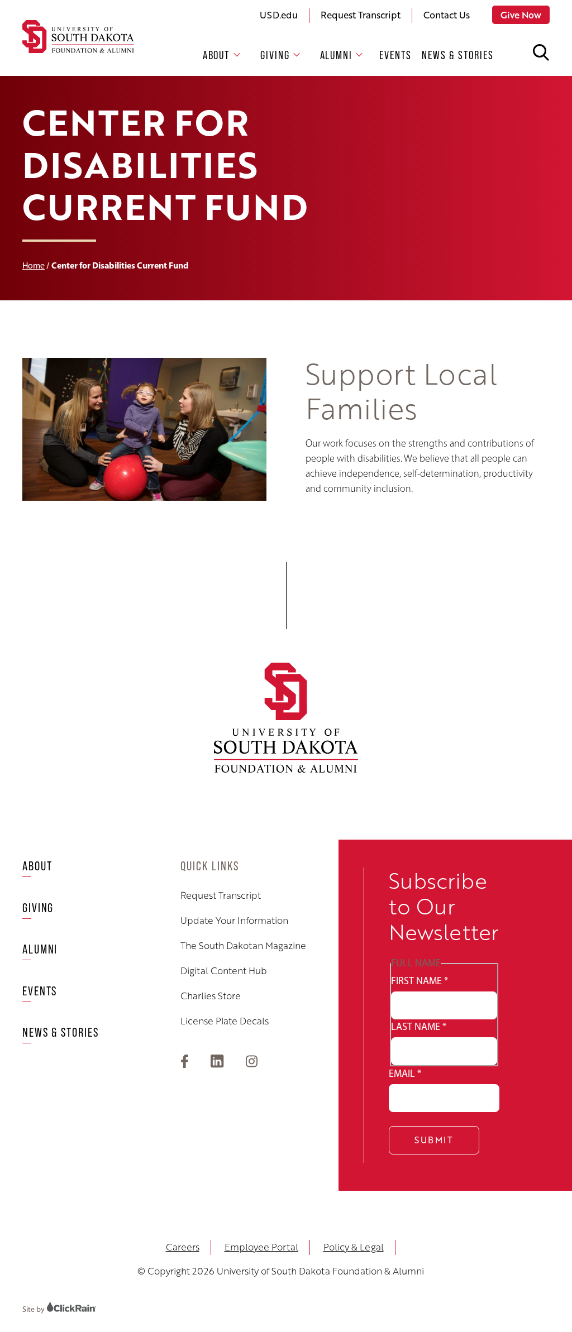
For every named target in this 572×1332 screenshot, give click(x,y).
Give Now (520, 14)
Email (405, 1073)
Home (33, 265)
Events (395, 55)
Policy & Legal (353, 1246)
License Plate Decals (224, 1021)
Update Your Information (234, 920)
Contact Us (446, 14)
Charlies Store (210, 996)
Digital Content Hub (223, 970)
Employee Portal (261, 1246)
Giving (274, 55)
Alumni (336, 55)
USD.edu (279, 14)
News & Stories (458, 55)
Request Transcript (361, 14)
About (217, 55)
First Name (419, 981)
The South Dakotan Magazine (243, 945)
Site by (34, 1309)
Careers (182, 1246)
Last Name (418, 1026)
